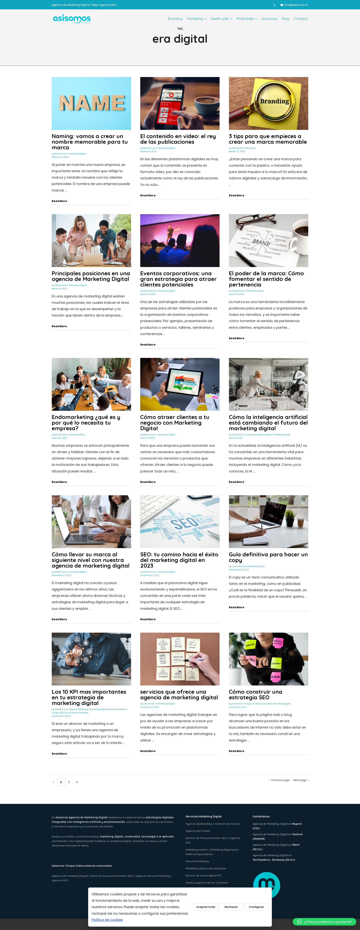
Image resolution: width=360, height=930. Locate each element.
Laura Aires (238, 566)
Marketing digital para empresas (206, 868)
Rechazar (231, 907)
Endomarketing (77, 434)
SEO (61, 712)
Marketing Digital (78, 153)
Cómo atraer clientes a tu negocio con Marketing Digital (174, 422)
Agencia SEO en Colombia (259, 703)
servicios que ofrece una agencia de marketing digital (179, 694)
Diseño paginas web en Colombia (207, 882)
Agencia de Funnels (198, 831)
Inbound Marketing (78, 709)
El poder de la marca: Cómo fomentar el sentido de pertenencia (266, 279)
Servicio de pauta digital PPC (204, 875)
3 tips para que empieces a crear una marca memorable (268, 138)
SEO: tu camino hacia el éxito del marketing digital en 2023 (179, 560)
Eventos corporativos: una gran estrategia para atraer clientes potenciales (178, 279)
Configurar (256, 907)
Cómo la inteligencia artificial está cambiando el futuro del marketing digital (268, 422)
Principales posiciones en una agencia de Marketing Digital (91, 276)
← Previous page (279, 780)
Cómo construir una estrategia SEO (255, 694)
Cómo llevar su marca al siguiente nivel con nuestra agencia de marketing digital (91, 560)
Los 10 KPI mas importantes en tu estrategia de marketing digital (89, 697)
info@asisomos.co (296, 5)
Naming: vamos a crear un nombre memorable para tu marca (90, 141)
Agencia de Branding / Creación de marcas (213, 823)
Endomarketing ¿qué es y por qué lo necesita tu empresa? (86, 422)
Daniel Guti (60, 153)
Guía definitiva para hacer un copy (268, 557)
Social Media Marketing (76, 712)
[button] (324, 922)
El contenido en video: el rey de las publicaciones (178, 138)
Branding (251, 148)
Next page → (301, 780)
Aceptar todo (205, 907)
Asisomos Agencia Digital (259, 434)
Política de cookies (107, 919)
